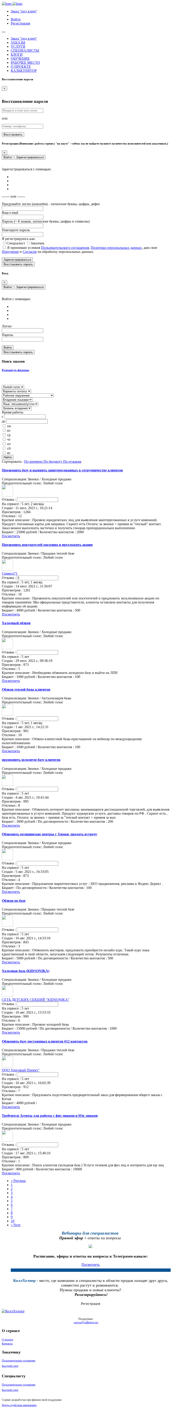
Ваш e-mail (10, 213)
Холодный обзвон (16, 623)
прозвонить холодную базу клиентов (31, 760)
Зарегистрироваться (30, 157)
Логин (7, 326)
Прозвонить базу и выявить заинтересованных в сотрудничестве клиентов (62, 470)
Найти (8, 457)
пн (9, 426)
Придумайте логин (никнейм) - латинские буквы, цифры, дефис (51, 204)
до (3, 421)
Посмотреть (11, 536)
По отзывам (72, 461)
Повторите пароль (16, 230)
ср (9, 435)
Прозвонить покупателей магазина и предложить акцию (47, 545)
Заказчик (37, 243)
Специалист (16, 243)
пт (9, 444)
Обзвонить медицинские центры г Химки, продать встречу (49, 834)
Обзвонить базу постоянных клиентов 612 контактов (45, 1041)
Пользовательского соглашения (65, 248)
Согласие (30, 252)
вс (9, 453)
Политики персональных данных (116, 248)
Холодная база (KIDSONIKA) (25, 971)
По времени (33, 461)
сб (9, 448)
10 (12, 1221)
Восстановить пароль (18, 264)
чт (9, 439)
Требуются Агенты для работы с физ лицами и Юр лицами (50, 1115)
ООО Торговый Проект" (21, 1070)
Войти (8, 157)
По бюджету (53, 461)
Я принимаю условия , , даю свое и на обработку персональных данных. (79, 250)
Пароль (7, 335)
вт (9, 430)
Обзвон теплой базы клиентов (26, 689)
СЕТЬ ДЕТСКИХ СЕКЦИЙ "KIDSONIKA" (35, 1000)
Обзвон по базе (14, 901)
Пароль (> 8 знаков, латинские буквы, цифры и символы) (46, 221)
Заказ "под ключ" (24, 11)
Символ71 (9, 573)
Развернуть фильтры (15, 370)
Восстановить (13, 134)
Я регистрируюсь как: (18, 239)
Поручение (10, 252)
